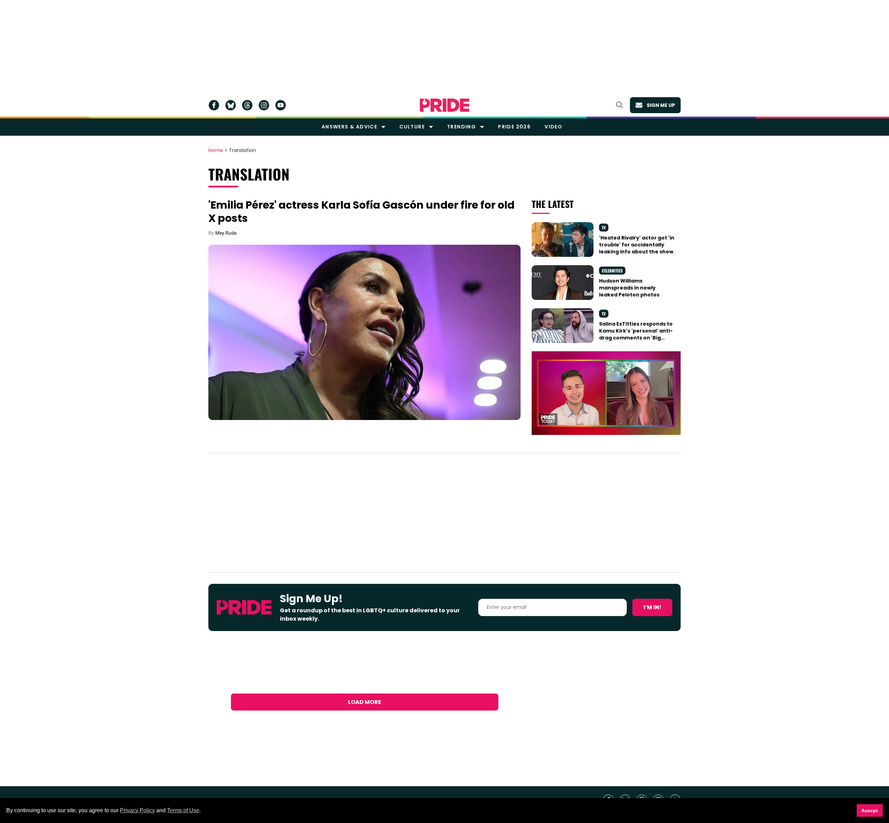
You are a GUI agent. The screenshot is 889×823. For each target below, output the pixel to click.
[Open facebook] (213, 105)
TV (604, 227)
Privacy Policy (137, 810)
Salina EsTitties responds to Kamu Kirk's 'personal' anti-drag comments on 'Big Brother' (636, 334)
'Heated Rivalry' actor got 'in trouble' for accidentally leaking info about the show (636, 244)
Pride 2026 (514, 126)
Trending (461, 126)
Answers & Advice (349, 126)
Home (215, 151)
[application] (606, 393)
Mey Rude (225, 233)
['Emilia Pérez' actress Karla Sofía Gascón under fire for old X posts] (364, 332)
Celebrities (612, 271)
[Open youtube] (280, 105)
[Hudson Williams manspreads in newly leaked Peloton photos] (562, 282)
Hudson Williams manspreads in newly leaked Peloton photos (629, 288)
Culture (412, 126)
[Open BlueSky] (230, 105)
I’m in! (652, 607)
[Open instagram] (263, 105)
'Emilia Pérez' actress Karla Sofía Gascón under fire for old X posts (361, 212)
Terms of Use (183, 810)
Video (553, 126)
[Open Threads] (247, 105)
